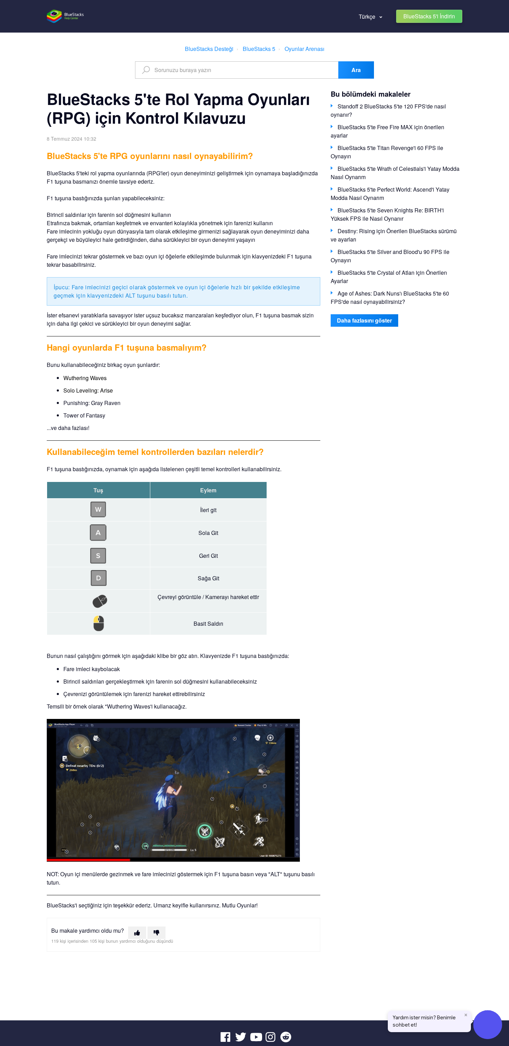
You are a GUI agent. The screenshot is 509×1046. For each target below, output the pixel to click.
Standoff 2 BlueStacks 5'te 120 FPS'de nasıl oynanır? (388, 110)
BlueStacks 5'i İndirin (429, 16)
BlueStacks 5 (259, 49)
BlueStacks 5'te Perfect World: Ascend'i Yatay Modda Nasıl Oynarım (390, 193)
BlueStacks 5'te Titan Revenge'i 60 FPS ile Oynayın (387, 152)
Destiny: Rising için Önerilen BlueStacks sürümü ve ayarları (394, 235)
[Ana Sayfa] (65, 16)
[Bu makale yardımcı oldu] (137, 932)
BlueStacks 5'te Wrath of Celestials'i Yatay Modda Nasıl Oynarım (395, 173)
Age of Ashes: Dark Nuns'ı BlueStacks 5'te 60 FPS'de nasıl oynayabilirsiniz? (390, 297)
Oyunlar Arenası (304, 49)
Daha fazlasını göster (364, 320)
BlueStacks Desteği (209, 49)
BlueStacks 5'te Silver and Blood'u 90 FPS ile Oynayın (390, 256)
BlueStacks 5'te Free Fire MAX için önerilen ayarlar (387, 131)
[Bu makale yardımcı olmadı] (157, 932)
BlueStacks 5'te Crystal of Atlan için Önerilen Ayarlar (389, 277)
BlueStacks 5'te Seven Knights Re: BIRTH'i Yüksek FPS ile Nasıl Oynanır (387, 214)
